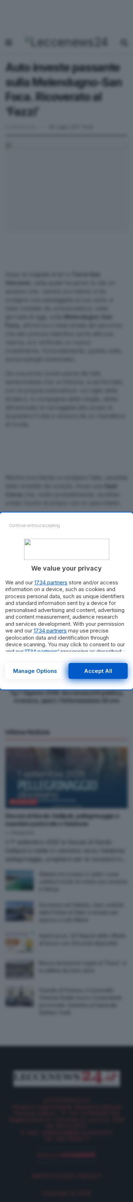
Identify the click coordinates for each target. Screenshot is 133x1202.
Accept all (98, 671)
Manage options (35, 671)
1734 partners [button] (50, 582)
